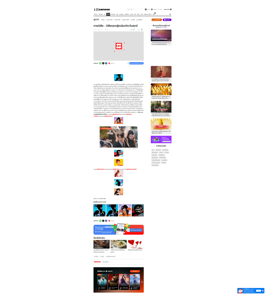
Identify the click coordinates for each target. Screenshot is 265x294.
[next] (142, 281)
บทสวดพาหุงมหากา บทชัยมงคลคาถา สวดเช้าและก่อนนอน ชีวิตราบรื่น (161, 97)
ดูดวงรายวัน (158, 150)
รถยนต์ (131, 14)
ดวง (114, 84)
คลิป (142, 14)
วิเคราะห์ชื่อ (154, 155)
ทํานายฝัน (167, 152)
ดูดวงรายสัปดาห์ (155, 165)
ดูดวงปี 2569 (164, 160)
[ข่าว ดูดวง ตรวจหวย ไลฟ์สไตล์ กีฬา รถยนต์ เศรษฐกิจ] (102, 9)
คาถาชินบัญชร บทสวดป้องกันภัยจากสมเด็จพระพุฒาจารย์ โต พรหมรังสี (160, 79)
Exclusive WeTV (148, 14)
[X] (103, 63)
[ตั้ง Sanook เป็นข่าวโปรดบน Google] (119, 229)
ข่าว (105, 14)
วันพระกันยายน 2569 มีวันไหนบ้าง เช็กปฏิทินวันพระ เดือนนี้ (161, 132)
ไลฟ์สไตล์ (127, 14)
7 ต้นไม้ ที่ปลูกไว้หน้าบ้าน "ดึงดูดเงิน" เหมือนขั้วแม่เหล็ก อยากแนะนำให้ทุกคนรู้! (161, 115)
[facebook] (106, 63)
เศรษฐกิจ (121, 14)
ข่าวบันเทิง (113, 14)
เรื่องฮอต (101, 14)
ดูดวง (108, 14)
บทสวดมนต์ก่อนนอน (156, 160)
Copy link (112, 63)
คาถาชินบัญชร (161, 155)
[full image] (100, 210)
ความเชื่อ (102, 256)
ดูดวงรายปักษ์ (165, 150)
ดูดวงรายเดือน (154, 152)
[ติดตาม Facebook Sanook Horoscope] (161, 139)
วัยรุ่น (138, 14)
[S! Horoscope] (97, 262)
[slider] (113, 146)
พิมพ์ (107, 29)
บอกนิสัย (96, 256)
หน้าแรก (96, 14)
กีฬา (117, 14)
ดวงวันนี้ (161, 152)
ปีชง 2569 (164, 162)
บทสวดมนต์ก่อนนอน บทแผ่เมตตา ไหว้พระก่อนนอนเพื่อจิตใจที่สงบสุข (161, 43)
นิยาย (154, 14)
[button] (127, 9)
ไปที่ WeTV (135, 271)
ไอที (135, 14)
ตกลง (258, 290)
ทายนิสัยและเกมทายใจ (110, 256)
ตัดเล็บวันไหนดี (162, 157)
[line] (100, 63)
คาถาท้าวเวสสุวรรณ (156, 162)
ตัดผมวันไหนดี (155, 157)
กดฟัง (133, 29)
